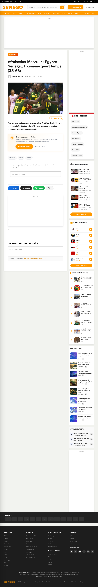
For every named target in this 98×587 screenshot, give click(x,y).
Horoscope (29, 552)
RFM (49, 557)
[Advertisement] (49, 33)
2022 (32, 519)
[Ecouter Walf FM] (90, 247)
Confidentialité (58, 576)
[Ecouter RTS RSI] (90, 253)
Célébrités (56, 13)
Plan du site (39, 576)
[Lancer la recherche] (62, 7)
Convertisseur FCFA (31, 536)
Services (87, 13)
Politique (6, 13)
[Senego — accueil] (13, 7)
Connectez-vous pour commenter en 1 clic (34, 259)
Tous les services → (31, 557)
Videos (5, 563)
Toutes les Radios (52, 554)
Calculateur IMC (30, 549)
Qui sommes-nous (74, 536)
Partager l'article (40, 146)
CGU (71, 544)
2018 (57, 519)
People (6, 549)
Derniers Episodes (53, 536)
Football (6, 555)
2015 (75, 519)
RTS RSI (50, 565)
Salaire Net (29, 541)
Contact (72, 538)
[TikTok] (94, 1)
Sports (70, 13)
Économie (47, 13)
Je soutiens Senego (24, 147)
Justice (21, 13)
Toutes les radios (81, 265)
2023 (26, 519)
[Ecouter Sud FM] (90, 241)
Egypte (21, 158)
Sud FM (50, 562)
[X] (75, 551)
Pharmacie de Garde (31, 547)
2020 (44, 519)
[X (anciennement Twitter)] (88, 1)
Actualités (12, 54)
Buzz (63, 13)
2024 (20, 519)
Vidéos (76, 13)
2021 (38, 519)
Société (14, 13)
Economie (6, 544)
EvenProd (50, 541)
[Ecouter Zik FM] (90, 235)
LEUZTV (50, 544)
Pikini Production (52, 547)
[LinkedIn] (88, 551)
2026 (8, 519)
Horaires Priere (30, 544)
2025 (14, 519)
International (30, 13)
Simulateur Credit (30, 555)
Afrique (39, 13)
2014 (81, 519)
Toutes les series (81, 214)
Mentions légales (47, 576)
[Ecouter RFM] (90, 229)
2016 (69, 519)
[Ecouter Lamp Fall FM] (90, 259)
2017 (63, 519)
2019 (51, 519)
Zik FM (49, 559)
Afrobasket (12, 158)
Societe (6, 538)
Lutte (5, 557)
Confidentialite (73, 541)
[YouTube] (91, 1)
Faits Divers (7, 560)
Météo (93, 13)
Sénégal (29, 158)
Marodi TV (50, 538)
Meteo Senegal (30, 538)
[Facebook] (84, 1)
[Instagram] (84, 551)
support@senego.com (72, 574)
